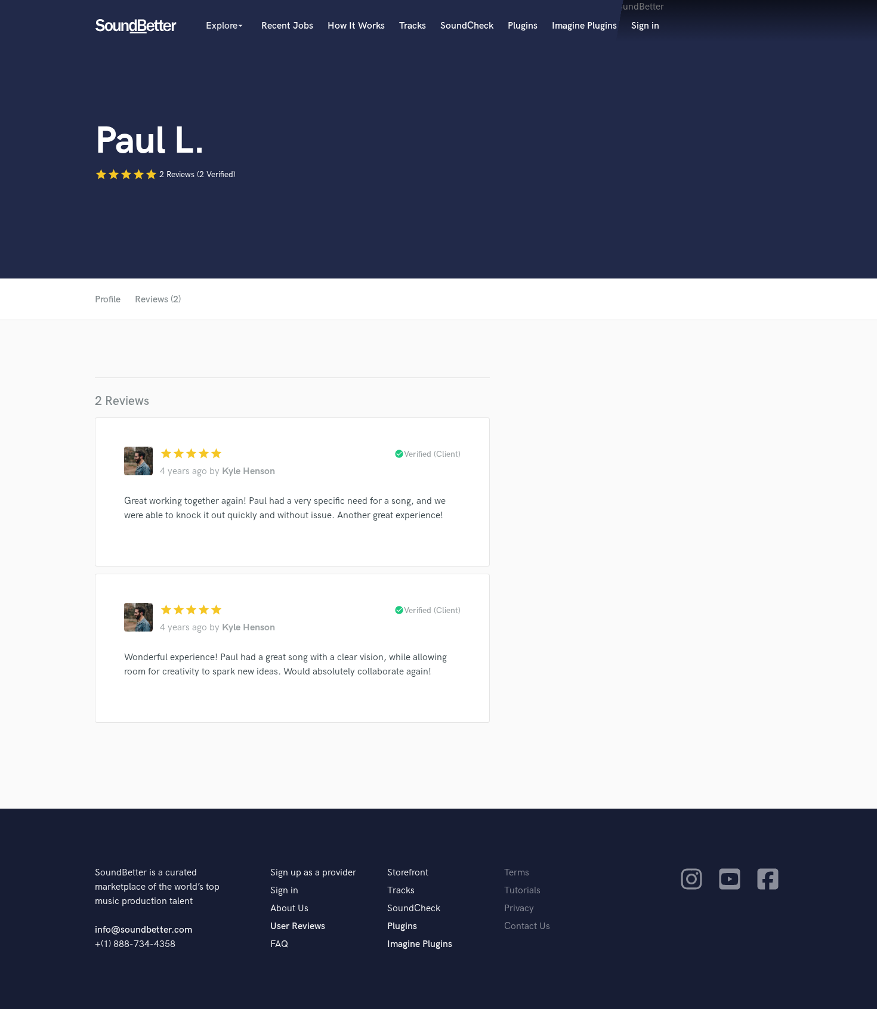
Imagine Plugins (584, 26)
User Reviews (297, 926)
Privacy (519, 908)
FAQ (279, 944)
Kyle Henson (248, 471)
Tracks (412, 26)
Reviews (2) (158, 299)
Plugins (523, 26)
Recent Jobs (287, 26)
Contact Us (527, 926)
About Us (289, 908)
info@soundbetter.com (143, 930)
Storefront (407, 872)
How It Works (356, 26)
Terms (516, 872)
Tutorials (522, 890)
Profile (108, 299)
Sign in (645, 26)
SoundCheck (466, 26)
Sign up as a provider (313, 872)
